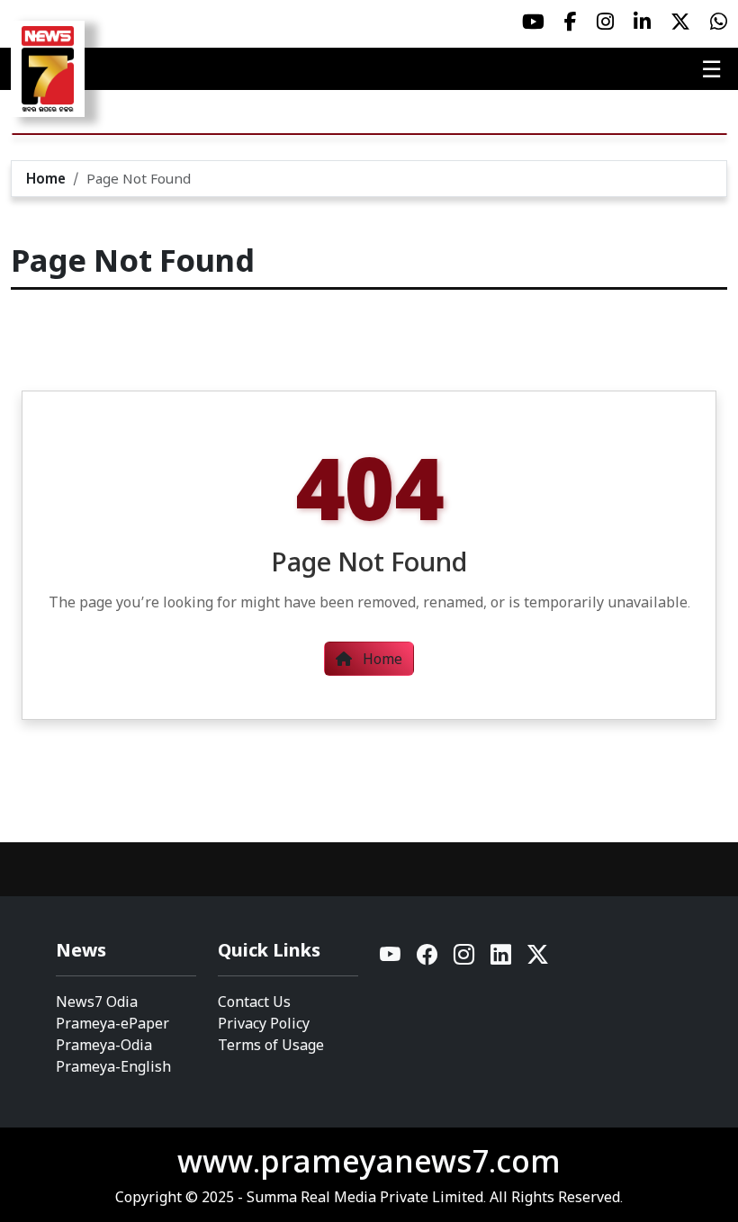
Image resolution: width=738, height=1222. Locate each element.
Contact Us (254, 1001)
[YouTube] (391, 959)
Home (46, 178)
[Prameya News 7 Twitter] (680, 21)
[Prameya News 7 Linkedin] (642, 21)
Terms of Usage (271, 1045)
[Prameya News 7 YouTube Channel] (533, 21)
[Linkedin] (501, 959)
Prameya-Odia (104, 1045)
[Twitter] (537, 959)
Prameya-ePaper (112, 1023)
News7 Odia (97, 1001)
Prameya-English (113, 1066)
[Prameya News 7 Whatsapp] (719, 21)
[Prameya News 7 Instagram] (605, 21)
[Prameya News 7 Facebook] (570, 21)
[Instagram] (465, 959)
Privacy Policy (264, 1023)
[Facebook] (428, 959)
